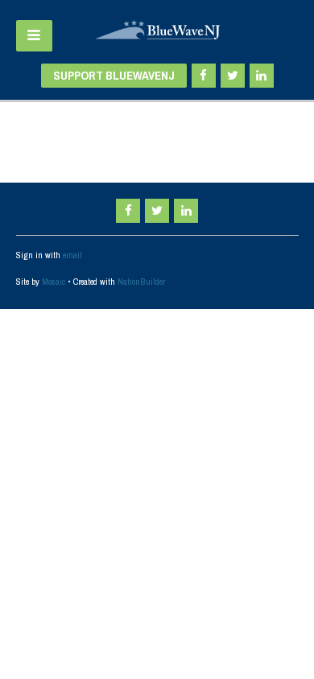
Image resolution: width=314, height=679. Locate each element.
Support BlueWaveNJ (114, 75)
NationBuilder (141, 281)
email (72, 255)
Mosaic (53, 281)
